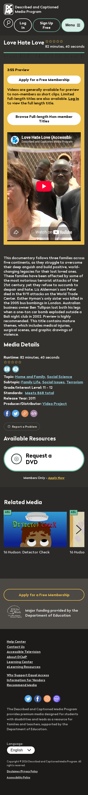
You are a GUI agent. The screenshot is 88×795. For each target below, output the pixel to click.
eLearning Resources (23, 667)
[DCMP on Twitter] (28, 698)
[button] (7, 413)
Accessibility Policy (18, 777)
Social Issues (53, 382)
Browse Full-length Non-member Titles (44, 118)
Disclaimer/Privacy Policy (22, 771)
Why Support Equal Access (28, 675)
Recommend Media (22, 685)
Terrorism (74, 382)
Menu (70, 25)
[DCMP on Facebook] (37, 698)
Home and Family (30, 376)
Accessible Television (24, 652)
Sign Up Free (46, 25)
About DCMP (17, 657)
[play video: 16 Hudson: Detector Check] (35, 545)
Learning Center (20, 662)
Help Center (16, 642)
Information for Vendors (26, 680)
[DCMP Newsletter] (56, 698)
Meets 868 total (39, 393)
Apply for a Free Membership (44, 79)
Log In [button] (23, 25)
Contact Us (16, 647)
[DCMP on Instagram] (47, 698)
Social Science (59, 376)
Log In (73, 98)
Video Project (54, 403)
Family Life (30, 382)
